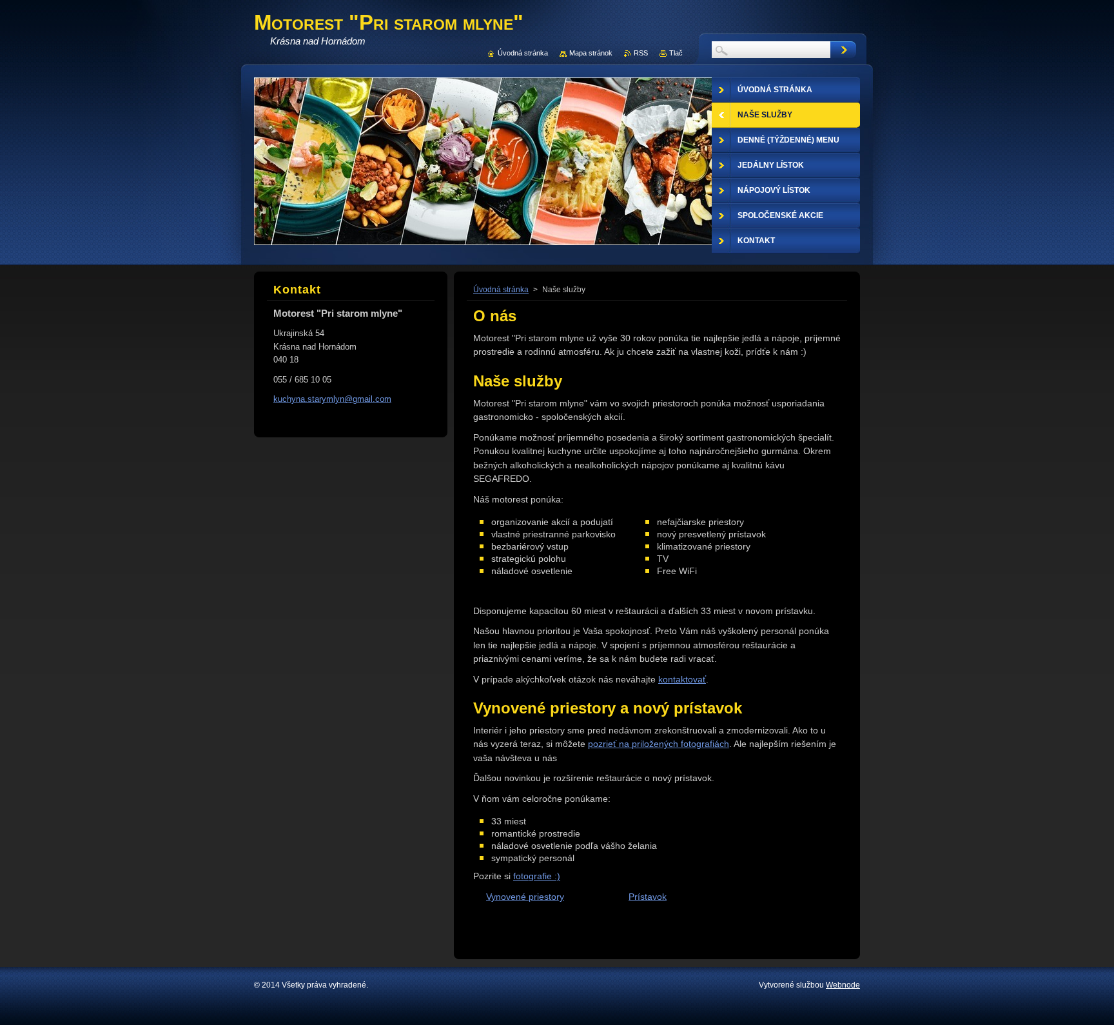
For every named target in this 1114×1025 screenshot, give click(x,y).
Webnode (843, 985)
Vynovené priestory (525, 896)
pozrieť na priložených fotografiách (658, 744)
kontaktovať (682, 679)
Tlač (676, 53)
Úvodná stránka (501, 290)
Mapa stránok (590, 53)
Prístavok (648, 896)
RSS (641, 53)
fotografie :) (536, 876)
